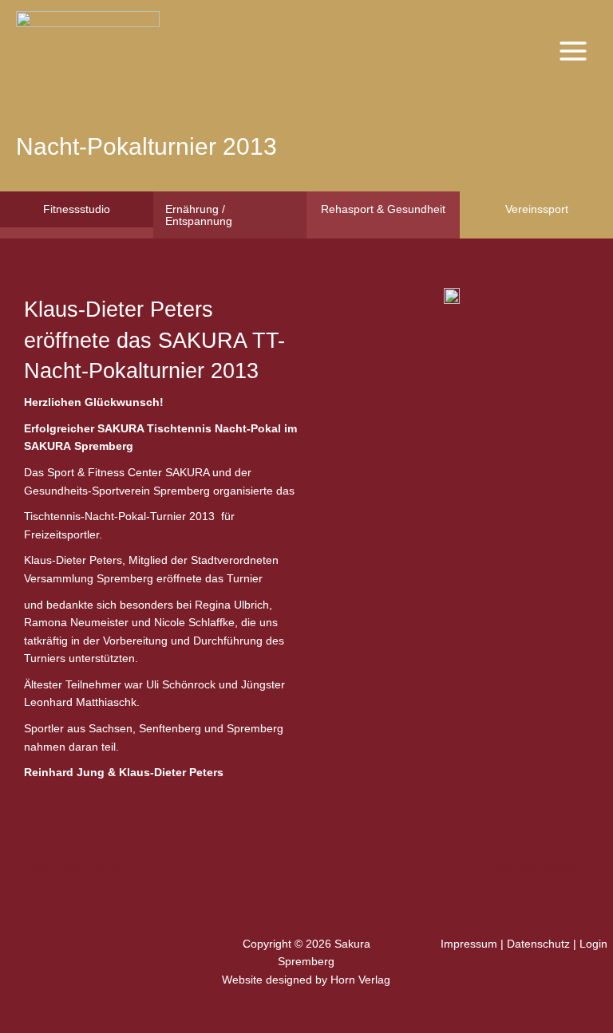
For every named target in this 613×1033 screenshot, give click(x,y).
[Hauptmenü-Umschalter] (573, 50)
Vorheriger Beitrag (71, 867)
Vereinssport (536, 209)
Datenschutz (538, 944)
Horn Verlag (360, 980)
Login (593, 944)
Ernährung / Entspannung (198, 215)
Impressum (469, 944)
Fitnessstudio (76, 209)
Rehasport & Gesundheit (383, 209)
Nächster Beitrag (545, 867)
